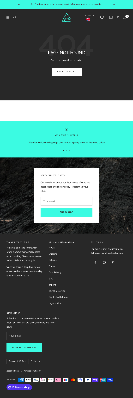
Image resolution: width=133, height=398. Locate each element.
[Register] (54, 336)
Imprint (52, 285)
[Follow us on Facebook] (95, 262)
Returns (52, 260)
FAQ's (51, 248)
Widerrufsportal (24, 347)
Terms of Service (57, 291)
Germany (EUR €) (16, 361)
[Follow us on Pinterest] (113, 262)
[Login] (117, 17)
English (88, 16)
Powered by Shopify (32, 371)
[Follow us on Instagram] (104, 262)
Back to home (66, 71)
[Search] (14, 17)
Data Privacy (55, 272)
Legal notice (55, 303)
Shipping (53, 254)
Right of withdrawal (58, 297)
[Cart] (125, 17)
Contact (52, 266)
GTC (51, 279)
